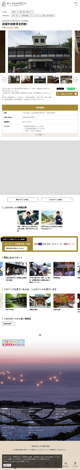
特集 (3, 411)
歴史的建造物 (25, 15)
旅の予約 (65, 466)
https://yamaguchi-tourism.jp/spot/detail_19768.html (40, 272)
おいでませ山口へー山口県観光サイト (13, 3)
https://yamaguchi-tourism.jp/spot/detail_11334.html (64, 270)
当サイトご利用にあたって (36, 414)
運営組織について (34, 411)
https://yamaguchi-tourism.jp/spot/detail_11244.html (16, 302)
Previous (4, 79)
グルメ (4, 419)
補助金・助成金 (59, 414)
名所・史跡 (15, 15)
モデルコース (6, 417)
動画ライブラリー (34, 427)
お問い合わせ (32, 433)
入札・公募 (58, 417)
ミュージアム (35, 15)
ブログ (4, 425)
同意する (7, 465)
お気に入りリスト (7, 433)
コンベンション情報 (61, 411)
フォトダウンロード (34, 425)
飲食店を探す (8, 323)
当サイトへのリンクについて (37, 419)
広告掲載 (31, 422)
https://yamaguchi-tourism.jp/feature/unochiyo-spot (52, 220)
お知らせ (4, 435)
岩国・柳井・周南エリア (26, 12)
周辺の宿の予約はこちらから (15, 248)
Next (75, 79)
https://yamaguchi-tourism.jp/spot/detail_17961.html (40, 302)
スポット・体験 (6, 414)
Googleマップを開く (56, 199)
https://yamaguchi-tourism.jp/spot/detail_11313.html (64, 302)
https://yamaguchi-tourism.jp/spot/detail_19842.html (16, 271)
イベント (4, 422)
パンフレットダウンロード (36, 430)
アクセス (4, 430)
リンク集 (31, 417)
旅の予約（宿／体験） (8, 427)
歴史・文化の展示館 (48, 15)
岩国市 (14, 12)
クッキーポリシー (13, 461)
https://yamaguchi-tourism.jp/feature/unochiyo (28, 221)
